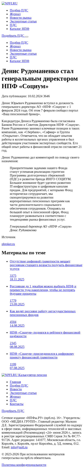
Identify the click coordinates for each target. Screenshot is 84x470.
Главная (15, 382)
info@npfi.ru (19, 447)
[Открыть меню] (26, 36)
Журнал (15, 14)
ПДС (13, 25)
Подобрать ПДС (13, 35)
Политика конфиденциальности (24, 465)
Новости (16, 389)
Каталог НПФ (19, 28)
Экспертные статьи (23, 21)
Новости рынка (20, 17)
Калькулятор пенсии (32, 375)
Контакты (16, 404)
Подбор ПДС (19, 10)
